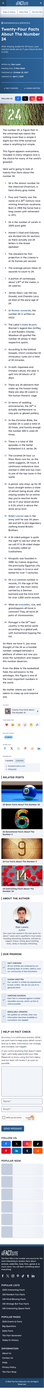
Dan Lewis (22, 927)
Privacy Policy (9, 1367)
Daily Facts (23, 12)
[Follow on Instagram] (32, 98)
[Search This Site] (41, 3)
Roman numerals (21, 310)
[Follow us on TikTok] (22, 1275)
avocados (24, 604)
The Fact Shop (9, 1372)
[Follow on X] (25, 98)
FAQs (4, 1362)
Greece (29, 569)
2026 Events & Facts (12, 1321)
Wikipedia (12, 769)
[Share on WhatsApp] (18, 748)
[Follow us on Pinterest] (17, 1275)
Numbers (8, 737)
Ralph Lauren (16, 516)
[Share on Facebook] (5, 748)
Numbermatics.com (16, 766)
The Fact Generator (11, 1335)
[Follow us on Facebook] (2, 1275)
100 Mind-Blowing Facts (14, 1299)
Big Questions (9, 1326)
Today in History (9, 12)
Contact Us (7, 1358)
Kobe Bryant (29, 324)
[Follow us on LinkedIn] (33, 1275)
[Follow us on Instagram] (12, 1275)
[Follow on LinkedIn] (16, 1151)
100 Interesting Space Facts (16, 1308)
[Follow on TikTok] (38, 1144)
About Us (6, 1353)
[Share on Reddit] (32, 748)
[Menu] (3, 3)
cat (17, 586)
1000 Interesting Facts (13, 1290)
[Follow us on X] (7, 1275)
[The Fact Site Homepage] (22, 3)
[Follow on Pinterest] (39, 98)
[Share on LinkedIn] (39, 748)
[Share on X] (12, 748)
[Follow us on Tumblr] (27, 1275)
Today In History (10, 1340)
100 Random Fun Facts (13, 1294)
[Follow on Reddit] (38, 1151)
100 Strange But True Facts (15, 1303)
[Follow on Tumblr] (27, 1151)
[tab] (9, 760)
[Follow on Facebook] (18, 98)
